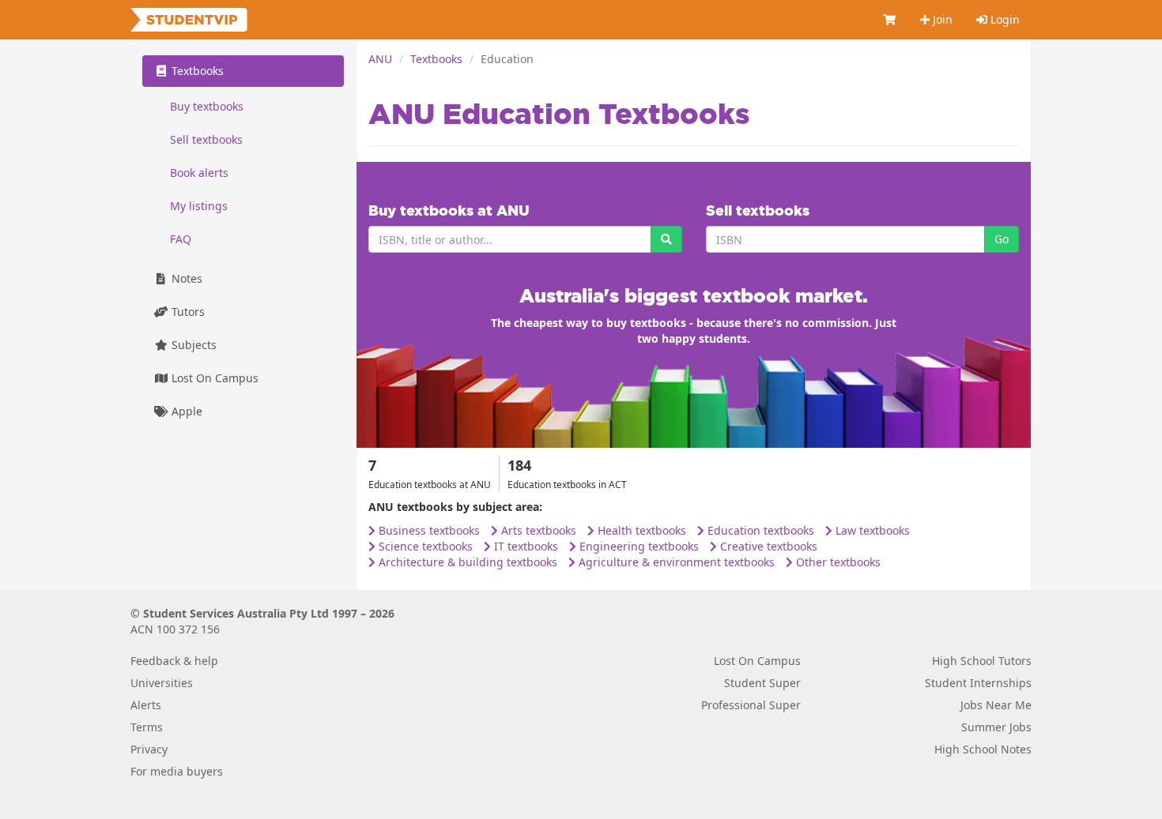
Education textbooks (759, 530)
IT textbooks (524, 546)
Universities (161, 682)
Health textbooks (640, 530)
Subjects (192, 344)
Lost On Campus (213, 377)
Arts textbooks (537, 530)
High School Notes (983, 749)
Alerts (145, 704)
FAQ (180, 238)
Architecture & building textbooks (466, 561)
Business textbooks (427, 530)
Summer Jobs (996, 726)
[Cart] (890, 19)
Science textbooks (424, 546)
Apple (185, 411)
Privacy (149, 749)
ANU (380, 58)
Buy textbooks (206, 106)
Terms (146, 726)
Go (1001, 238)
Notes (185, 278)
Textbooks (436, 58)
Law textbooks (871, 530)
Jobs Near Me (996, 704)
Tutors (186, 311)
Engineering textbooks (637, 546)
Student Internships (978, 682)
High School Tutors (982, 660)
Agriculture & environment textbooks (675, 561)
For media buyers (176, 771)
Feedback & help (174, 660)
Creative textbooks (767, 546)
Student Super (762, 682)
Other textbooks (837, 561)
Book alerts (199, 172)
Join (941, 19)
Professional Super (751, 704)
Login (1003, 19)
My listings (199, 205)
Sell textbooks (206, 139)
